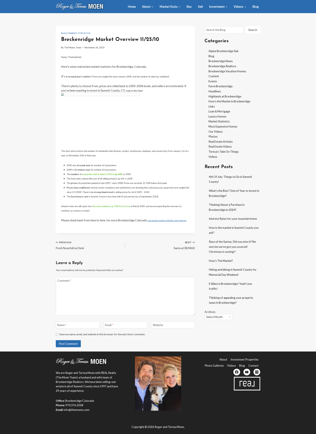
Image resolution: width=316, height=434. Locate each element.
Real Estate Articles (221, 141)
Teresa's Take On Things (224, 151)
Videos (213, 156)
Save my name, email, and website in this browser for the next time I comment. (102, 334)
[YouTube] (246, 372)
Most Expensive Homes (223, 126)
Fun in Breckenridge (221, 86)
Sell (200, 6)
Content (214, 76)
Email (109, 325)
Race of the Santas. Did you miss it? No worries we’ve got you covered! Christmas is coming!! (232, 246)
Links (212, 106)
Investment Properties (245, 359)
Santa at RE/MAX (184, 245)
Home (132, 6)
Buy (189, 6)
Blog (255, 6)
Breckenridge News (221, 61)
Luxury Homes (217, 116)
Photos (213, 136)
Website (158, 325)
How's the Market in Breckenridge (229, 101)
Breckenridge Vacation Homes (227, 71)
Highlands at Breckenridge (225, 96)
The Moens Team (72, 47)
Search (252, 30)
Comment (64, 280)
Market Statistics (79, 33)
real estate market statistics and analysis (166, 220)
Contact (253, 365)
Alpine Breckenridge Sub (223, 51)
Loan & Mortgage (219, 111)
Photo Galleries (214, 365)
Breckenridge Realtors (222, 66)
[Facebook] (236, 372)
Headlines (215, 91)
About (223, 359)
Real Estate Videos (220, 146)
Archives (210, 312)
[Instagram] (256, 372)
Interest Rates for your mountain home (233, 218)
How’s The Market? (221, 260)
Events (213, 81)
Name (61, 325)
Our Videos (216, 131)
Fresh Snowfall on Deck (70, 245)
